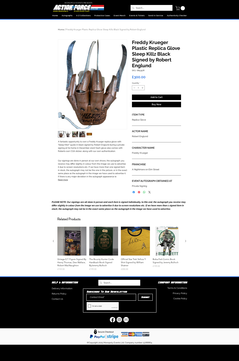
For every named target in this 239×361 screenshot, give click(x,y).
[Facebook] (112, 319)
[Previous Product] (53, 241)
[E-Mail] (126, 319)
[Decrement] (134, 87)
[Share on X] (149, 192)
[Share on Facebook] (133, 192)
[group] (119, 250)
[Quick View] (71, 241)
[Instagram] (119, 319)
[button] (181, 8)
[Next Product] (185, 241)
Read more (63, 180)
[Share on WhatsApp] (144, 192)
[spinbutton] (138, 87)
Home (61, 29)
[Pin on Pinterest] (139, 192)
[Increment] (142, 87)
